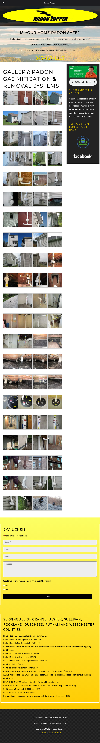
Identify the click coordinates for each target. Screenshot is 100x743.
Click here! (87, 116)
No (6, 585)
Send (48, 596)
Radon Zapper (50, 3)
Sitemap (43, 732)
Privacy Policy (54, 732)
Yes (6, 589)
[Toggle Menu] (3, 3)
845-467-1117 (50, 58)
